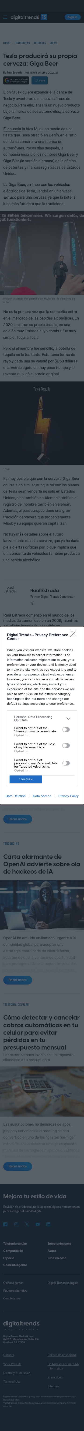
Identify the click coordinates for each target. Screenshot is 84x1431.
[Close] (74, 635)
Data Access (42, 796)
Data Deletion (16, 796)
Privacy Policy (68, 796)
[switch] (66, 729)
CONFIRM (26, 779)
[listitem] (42, 718)
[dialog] (42, 715)
